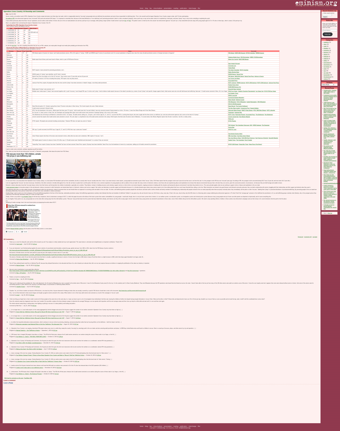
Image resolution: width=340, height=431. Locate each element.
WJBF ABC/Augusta (240, 53)
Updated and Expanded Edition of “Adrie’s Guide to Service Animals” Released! (330, 116)
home (141, 8)
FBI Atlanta (231, 53)
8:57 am (76, 324)
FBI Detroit (231, 76)
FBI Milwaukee (232, 102)
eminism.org (161, 428)
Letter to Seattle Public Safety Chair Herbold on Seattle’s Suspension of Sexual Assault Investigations (330, 123)
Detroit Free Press (249, 76)
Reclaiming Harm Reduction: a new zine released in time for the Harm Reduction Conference (329, 165)
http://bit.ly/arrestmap (133, 270)
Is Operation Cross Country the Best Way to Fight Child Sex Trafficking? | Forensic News (39, 361)
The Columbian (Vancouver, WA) (244, 125)
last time (14, 45)
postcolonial (327, 62)
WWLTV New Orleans (247, 110)
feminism (326, 52)
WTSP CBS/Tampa (233, 144)
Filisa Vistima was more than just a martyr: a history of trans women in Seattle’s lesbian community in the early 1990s (330, 195)
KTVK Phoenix (232, 121)
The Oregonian (265, 125)
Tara (17, 279)
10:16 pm (59, 367)
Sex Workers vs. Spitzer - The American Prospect (29, 374)
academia (326, 42)
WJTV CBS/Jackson (251, 82)
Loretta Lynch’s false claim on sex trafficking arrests (29, 367)
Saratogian (231, 112)
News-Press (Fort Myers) (255, 144)
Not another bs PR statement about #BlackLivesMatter (328, 147)
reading (175, 8)
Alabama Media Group (234, 57)
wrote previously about (12, 187)
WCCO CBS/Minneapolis (234, 104)
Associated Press (232, 80)
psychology (326, 66)
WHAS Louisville (232, 95)
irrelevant (326, 56)
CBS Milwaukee (261, 102)
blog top (330, 213)
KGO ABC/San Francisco (248, 138)
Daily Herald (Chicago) (234, 63)
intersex (326, 54)
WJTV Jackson (232, 82)
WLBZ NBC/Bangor (244, 59)
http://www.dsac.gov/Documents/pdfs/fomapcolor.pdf (132, 290)
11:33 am (37, 265)
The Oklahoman (260, 114)
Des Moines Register (244, 116)
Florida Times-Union (233, 85)
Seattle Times (232, 140)
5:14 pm (31, 279)
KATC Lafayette (271, 110)
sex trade (326, 72)
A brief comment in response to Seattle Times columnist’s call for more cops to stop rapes (330, 187)
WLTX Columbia (244, 70)
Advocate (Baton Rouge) (234, 110)
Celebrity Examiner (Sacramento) (246, 91)
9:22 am (35, 244)
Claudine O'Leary (20, 286)
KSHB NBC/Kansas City (234, 87)
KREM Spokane (257, 125)
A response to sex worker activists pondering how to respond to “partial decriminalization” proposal (330, 97)
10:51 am (76, 361)
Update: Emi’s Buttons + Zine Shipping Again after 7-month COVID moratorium (330, 130)
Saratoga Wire (238, 112)
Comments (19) (308, 236)
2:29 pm (55, 349)
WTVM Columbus (250, 53)
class (325, 44)
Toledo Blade (231, 68)
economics (326, 50)
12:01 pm (78, 312)
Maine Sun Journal (233, 59)
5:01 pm (38, 273)
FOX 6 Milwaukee (241, 102)
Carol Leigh (19, 244)
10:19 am (57, 343)
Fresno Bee (231, 127)
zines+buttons (157, 8)
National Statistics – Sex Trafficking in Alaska (28, 330)
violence (326, 79)
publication (183, 8)
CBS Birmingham (244, 57)
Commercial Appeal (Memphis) (236, 97)
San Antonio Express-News (235, 133)
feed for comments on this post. (14, 378)
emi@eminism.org (184, 428)
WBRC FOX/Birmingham (256, 57)
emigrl (17, 295)
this (125, 20)
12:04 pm (78, 318)
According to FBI (10, 18)
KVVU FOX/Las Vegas (270, 91)
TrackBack (28, 378)
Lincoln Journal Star (233, 116)
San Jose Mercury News (234, 138)
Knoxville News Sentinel (234, 89)
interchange (192, 8)
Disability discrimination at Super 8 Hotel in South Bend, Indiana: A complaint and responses (330, 158)
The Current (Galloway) (242, 106)
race (325, 70)
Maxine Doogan (20, 265)
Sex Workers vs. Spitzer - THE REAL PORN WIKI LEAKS (31, 336)
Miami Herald (231, 99)
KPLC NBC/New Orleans (259, 110)
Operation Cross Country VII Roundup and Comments (24, 11)
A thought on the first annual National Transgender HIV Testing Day (330, 206)
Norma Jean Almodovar (22, 259)
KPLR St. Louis (232, 129)
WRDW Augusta (260, 53)
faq (151, 8)
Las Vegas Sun (260, 91)
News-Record (231, 106)
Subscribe (327, 34)
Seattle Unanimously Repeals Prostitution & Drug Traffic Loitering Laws (329, 136)
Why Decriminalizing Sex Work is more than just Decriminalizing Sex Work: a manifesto (330, 110)
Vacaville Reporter (273, 138)
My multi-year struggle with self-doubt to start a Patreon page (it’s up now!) (330, 152)
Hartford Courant (240, 99)
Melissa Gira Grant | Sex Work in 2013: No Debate (29, 349)
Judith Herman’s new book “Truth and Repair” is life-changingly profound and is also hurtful (330, 104)
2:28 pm (61, 336)
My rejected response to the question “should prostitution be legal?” (330, 201)
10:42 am (41, 259)
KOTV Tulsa (231, 114)
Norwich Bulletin (254, 108)
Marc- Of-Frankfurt (21, 273)
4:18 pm (99, 355)
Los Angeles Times (233, 93)
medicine (326, 58)
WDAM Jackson (241, 82)
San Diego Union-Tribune (243, 136)
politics (325, 60)
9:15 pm (32, 295)
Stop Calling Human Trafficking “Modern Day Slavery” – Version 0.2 (330, 171)
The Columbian (240, 140)
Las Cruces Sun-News (234, 78)
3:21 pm (56, 374)
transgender (327, 75)
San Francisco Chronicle (261, 138)
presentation (168, 8)
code (325, 46)
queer (325, 68)
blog (146, 8)
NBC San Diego (232, 136)
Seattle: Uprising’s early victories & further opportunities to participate (330, 142)
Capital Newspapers (251, 102)
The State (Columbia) (233, 70)
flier (199, 8)
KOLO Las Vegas (232, 91)
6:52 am (34, 305)
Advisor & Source (259, 76)
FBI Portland (231, 125)
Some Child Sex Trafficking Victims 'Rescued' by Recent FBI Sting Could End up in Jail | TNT (40, 312)
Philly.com (231, 119)
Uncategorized (327, 77)
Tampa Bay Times (243, 144)
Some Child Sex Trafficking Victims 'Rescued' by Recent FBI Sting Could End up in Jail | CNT (40, 318)
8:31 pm (55, 330)
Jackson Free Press (274, 82)
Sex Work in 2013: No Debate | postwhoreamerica (29, 343)
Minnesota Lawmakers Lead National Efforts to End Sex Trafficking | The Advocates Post (39, 324)
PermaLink (300, 236)
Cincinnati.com (232, 65)
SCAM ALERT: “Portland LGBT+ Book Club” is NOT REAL (330, 92)
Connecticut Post (245, 108)
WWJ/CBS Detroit (239, 76)
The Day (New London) (234, 108)
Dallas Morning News (233, 72)
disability (326, 48)
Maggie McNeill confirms (17, 228)
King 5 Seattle (248, 140)
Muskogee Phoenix (240, 114)
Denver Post (240, 74)
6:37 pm (38, 286)
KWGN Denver (232, 74)
